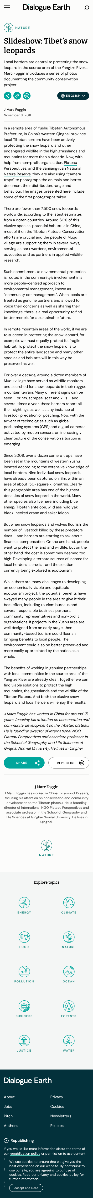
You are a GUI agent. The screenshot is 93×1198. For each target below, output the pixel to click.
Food (24, 947)
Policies (57, 1125)
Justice (24, 1051)
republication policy (25, 1153)
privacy (43, 1174)
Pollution (24, 981)
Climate (69, 912)
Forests (69, 1016)
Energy (24, 912)
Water (69, 1051)
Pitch (8, 1116)
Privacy (56, 1096)
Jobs (8, 1106)
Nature (69, 947)
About (9, 1096)
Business (24, 1016)
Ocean (69, 981)
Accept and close (26, 1188)
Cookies (57, 1106)
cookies (62, 1174)
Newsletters (60, 1116)
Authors (11, 1125)
